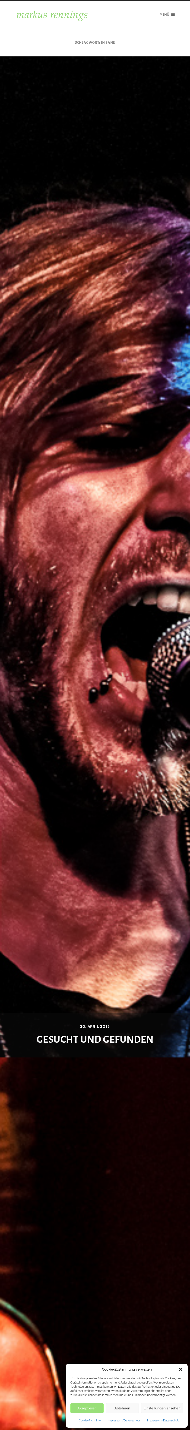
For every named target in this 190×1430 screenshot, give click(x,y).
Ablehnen (122, 1408)
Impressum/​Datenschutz (124, 1420)
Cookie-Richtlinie (90, 1420)
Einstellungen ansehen (162, 1408)
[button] (180, 1369)
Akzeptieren (87, 1408)
